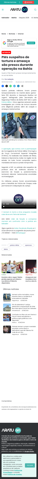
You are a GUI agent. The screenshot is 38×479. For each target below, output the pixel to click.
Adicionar (31, 43)
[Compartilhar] (22, 86)
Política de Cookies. (15, 474)
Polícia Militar (7, 102)
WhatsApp (20, 233)
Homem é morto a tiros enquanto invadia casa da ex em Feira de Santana (19, 213)
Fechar (30, 465)
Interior (21, 34)
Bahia (14, 18)
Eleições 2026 (24, 18)
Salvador (5, 18)
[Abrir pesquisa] (35, 9)
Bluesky (30, 228)
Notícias (12, 34)
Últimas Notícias (10, 2)
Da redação (9, 79)
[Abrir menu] (3, 9)
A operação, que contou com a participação (19, 149)
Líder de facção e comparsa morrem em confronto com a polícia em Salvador (19, 221)
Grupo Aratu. (29, 451)
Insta (16, 228)
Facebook (22, 228)
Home (4, 34)
